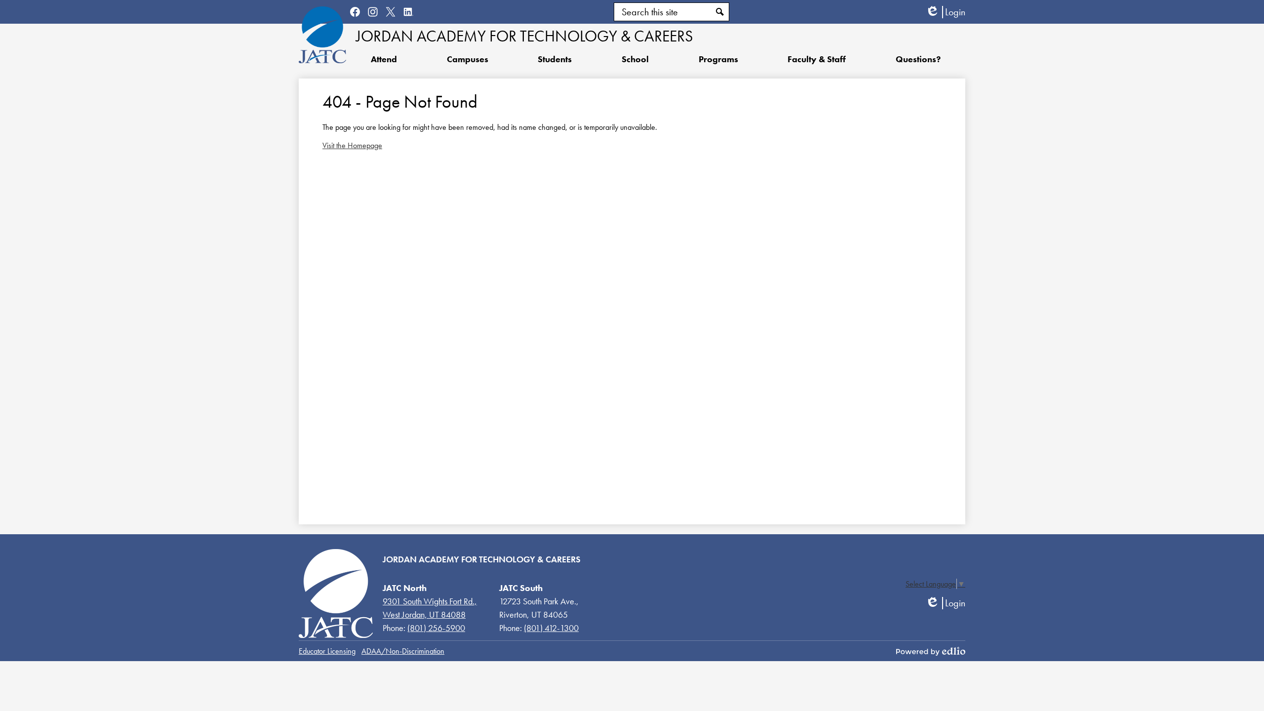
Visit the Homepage (352, 145)
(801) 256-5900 (436, 627)
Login (945, 12)
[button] (555, 59)
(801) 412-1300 (551, 627)
